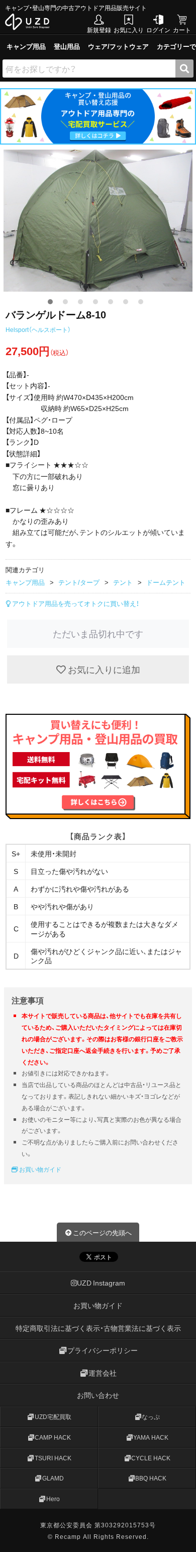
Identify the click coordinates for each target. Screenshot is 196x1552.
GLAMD (53, 1477)
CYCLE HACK (150, 1457)
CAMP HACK (53, 1436)
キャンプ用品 (26, 46)
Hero (53, 1498)
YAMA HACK (150, 1436)
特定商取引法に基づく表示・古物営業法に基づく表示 (98, 1327)
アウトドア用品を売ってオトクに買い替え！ (75, 603)
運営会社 (102, 1372)
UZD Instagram (101, 1282)
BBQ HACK (150, 1477)
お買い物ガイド (39, 1169)
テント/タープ (79, 582)
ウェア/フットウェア (118, 46)
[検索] (184, 68)
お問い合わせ (98, 1395)
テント (123, 582)
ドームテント (165, 582)
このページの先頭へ (102, 1232)
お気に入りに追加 (103, 669)
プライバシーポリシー (102, 1350)
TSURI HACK (53, 1457)
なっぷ (151, 1416)
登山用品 (67, 46)
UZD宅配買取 (53, 1416)
